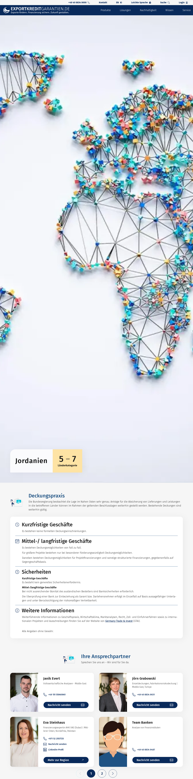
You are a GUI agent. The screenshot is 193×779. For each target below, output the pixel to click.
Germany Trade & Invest (119, 621)
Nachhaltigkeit (148, 10)
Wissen (169, 10)
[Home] (38, 10)
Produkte (106, 10)
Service (187, 10)
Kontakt (103, 2)
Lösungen (125, 10)
